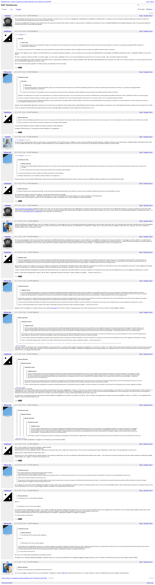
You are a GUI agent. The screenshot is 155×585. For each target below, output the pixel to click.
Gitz (7, 221)
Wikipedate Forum (5, 1)
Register (152, 1)
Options (150, 9)
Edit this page (150, 582)
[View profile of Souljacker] (7, 25)
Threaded (18, 9)
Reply (140, 15)
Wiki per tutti (7, 72)
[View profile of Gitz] (7, 230)
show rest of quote (21, 345)
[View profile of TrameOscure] (7, 41)
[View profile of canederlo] (7, 146)
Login (147, 1)
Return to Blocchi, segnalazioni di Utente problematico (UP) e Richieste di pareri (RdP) (24, 578)
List (12, 9)
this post (21, 34)
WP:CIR (65, 573)
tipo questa (54, 308)
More (150, 15)
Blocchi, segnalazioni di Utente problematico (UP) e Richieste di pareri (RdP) (31, 1)
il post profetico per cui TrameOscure (32, 211)
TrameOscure (7, 31)
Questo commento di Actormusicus (24, 208)
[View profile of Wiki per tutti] (7, 81)
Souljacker (8, 15)
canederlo (7, 136)
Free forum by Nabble (7, 582)
